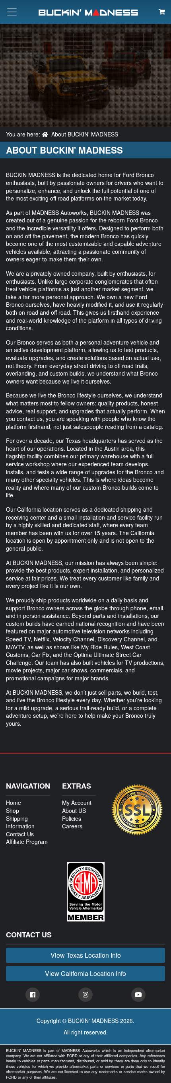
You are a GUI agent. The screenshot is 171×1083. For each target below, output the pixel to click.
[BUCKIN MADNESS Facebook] (32, 995)
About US (74, 810)
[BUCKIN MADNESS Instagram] (85, 995)
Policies (71, 818)
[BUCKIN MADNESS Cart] (162, 12)
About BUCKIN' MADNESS (84, 134)
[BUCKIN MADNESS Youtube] (138, 995)
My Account (76, 802)
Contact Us (20, 834)
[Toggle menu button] (12, 12)
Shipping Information (20, 822)
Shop (12, 810)
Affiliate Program (27, 841)
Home (13, 802)
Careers (72, 826)
